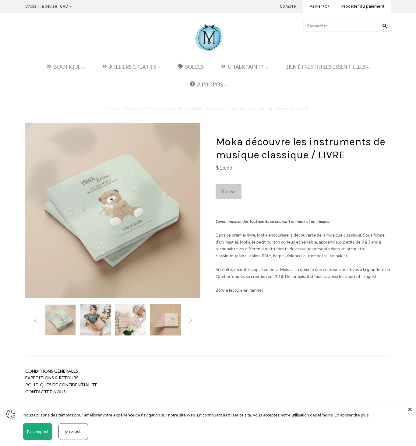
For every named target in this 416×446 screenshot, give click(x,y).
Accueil (114, 108)
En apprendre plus (352, 415)
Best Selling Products (169, 108)
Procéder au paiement (363, 6)
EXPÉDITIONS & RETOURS (52, 377)
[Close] (410, 409)
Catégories (134, 108)
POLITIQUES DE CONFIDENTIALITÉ (61, 384)
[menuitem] (65, 67)
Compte (288, 6)
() (319, 6)
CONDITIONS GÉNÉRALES (51, 371)
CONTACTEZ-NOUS (45, 391)
